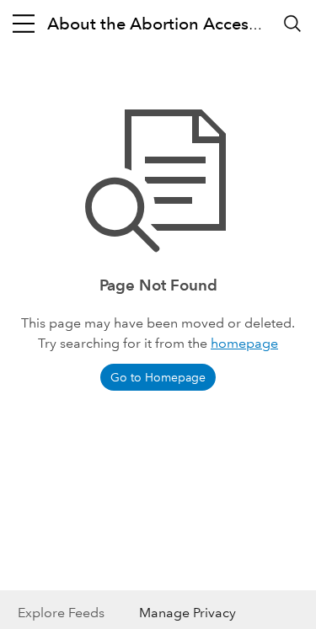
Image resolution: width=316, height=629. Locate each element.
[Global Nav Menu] (23, 23)
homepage (244, 343)
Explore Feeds (61, 613)
